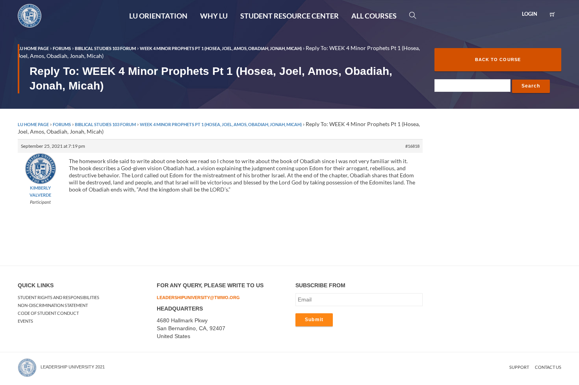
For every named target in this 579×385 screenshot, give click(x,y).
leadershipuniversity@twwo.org (198, 297)
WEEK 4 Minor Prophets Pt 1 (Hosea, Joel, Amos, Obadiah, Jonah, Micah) (221, 124)
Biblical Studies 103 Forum (105, 124)
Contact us (548, 367)
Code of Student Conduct (48, 313)
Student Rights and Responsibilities (58, 297)
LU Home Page (33, 124)
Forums (62, 124)
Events (25, 321)
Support (519, 367)
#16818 (412, 146)
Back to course (498, 59)
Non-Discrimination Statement (53, 305)
